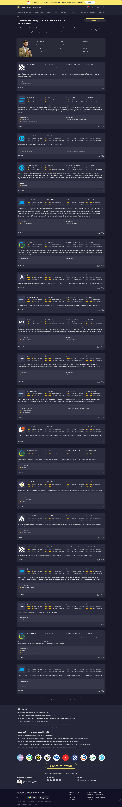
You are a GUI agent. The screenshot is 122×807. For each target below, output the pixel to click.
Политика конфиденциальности (96, 794)
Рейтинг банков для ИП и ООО (87, 12)
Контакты (72, 799)
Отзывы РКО (101, 12)
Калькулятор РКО (65, 12)
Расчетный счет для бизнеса (31, 7)
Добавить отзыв (94, 20)
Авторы (89, 799)
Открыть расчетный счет (25, 12)
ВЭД (56, 12)
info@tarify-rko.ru (74, 792)
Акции (74, 12)
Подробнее (90, 2)
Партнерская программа (94, 792)
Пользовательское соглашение (96, 797)
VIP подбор (72, 797)
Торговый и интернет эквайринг (43, 12)
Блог (70, 794)
